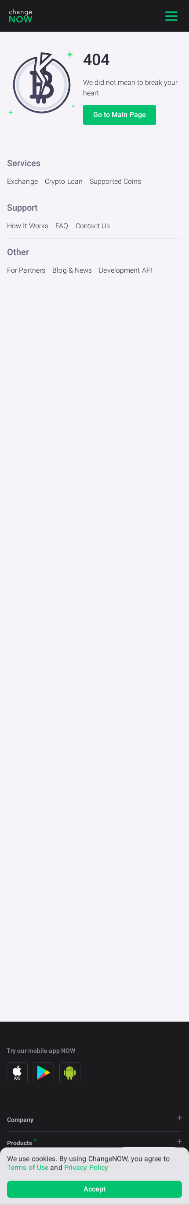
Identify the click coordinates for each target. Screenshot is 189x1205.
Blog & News (72, 270)
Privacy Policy (86, 1167)
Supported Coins (116, 181)
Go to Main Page (119, 114)
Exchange (22, 181)
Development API (126, 270)
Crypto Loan (64, 181)
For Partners (26, 270)
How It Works (27, 226)
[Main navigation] (171, 16)
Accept (95, 1189)
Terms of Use (27, 1167)
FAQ (61, 226)
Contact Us (93, 226)
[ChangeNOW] (21, 16)
